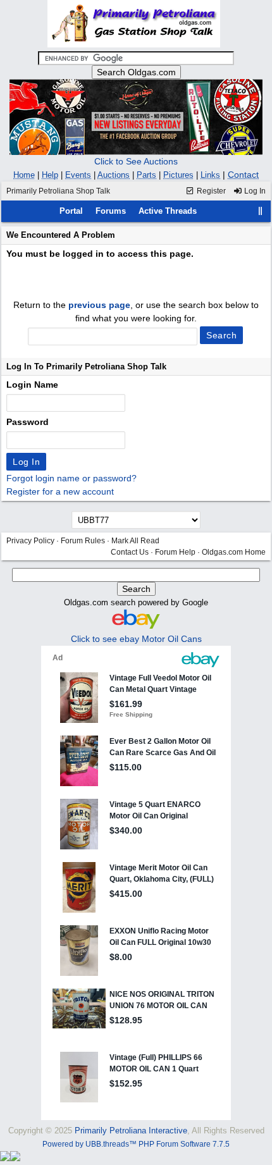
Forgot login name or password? (71, 478)
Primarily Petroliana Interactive (131, 1130)
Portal (71, 211)
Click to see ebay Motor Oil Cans (136, 639)
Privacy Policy (30, 540)
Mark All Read (135, 540)
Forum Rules (83, 540)
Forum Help (175, 552)
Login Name (32, 384)
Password (27, 422)
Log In (254, 191)
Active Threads (168, 211)
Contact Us (130, 552)
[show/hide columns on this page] (260, 211)
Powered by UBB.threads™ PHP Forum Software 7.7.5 (136, 1144)
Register (210, 191)
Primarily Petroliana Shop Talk (58, 191)
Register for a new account (60, 491)
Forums (111, 211)
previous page (99, 305)
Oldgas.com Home (234, 552)
